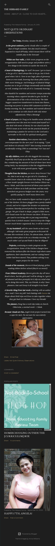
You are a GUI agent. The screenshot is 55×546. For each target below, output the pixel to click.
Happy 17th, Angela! (18, 513)
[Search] (49, 4)
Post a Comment (11, 373)
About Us (16, 14)
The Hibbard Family (16, 9)
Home (7, 14)
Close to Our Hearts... (34, 14)
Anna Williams (34, 539)
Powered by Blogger (29, 534)
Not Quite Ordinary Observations (21, 360)
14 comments (15, 441)
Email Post (14, 357)
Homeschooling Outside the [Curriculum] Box (24, 434)
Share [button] (6, 357)
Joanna (44, 293)
